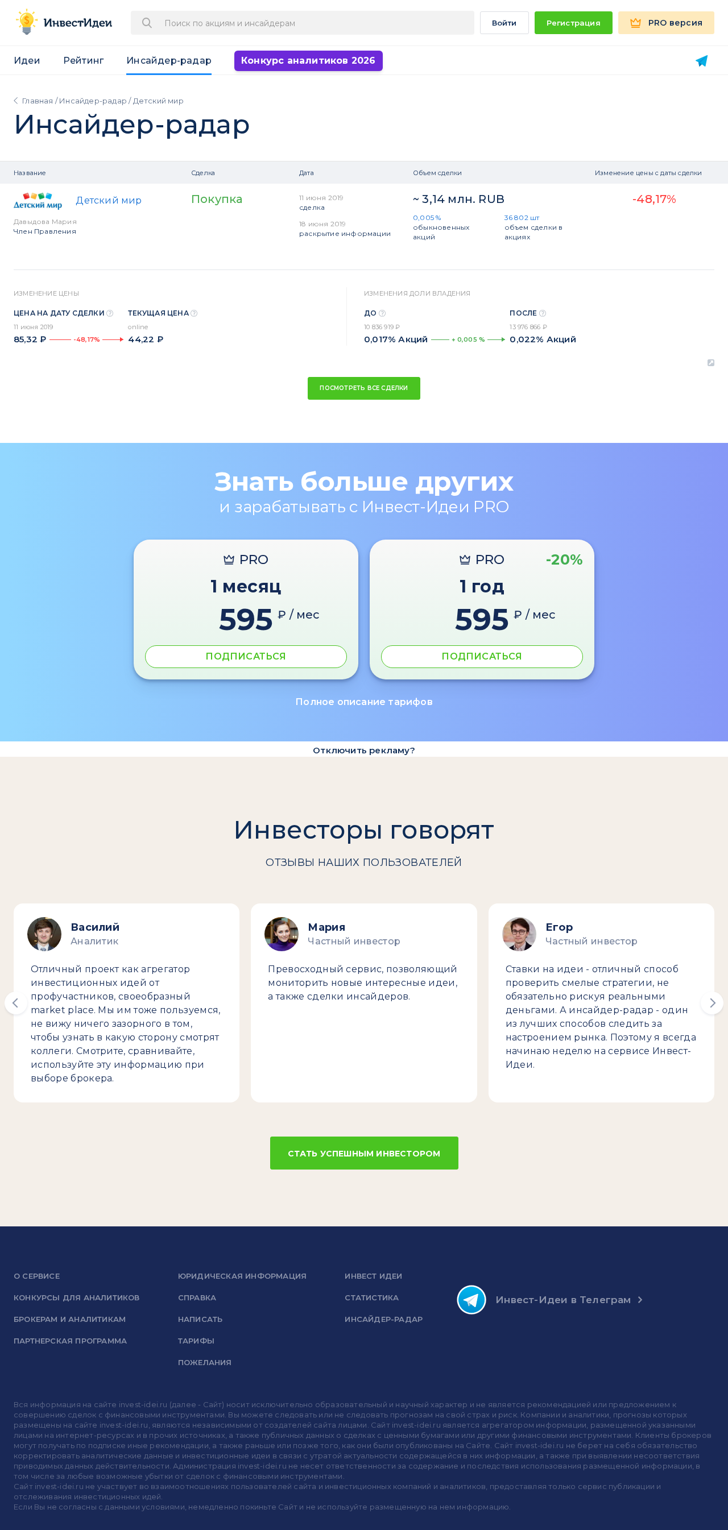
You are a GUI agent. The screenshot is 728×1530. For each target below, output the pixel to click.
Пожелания (205, 1362)
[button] (16, 1003)
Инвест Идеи (373, 1275)
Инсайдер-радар (169, 60)
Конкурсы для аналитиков (77, 1297)
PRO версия (675, 23)
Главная (37, 100)
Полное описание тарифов (364, 701)
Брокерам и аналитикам (70, 1319)
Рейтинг (83, 60)
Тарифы (196, 1340)
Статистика (372, 1297)
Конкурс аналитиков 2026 (308, 60)
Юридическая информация (242, 1275)
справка (197, 1297)
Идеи (27, 60)
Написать (200, 1319)
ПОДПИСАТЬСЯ (245, 656)
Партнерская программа (70, 1340)
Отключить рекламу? (364, 750)
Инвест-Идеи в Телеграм (563, 1299)
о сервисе (37, 1275)
